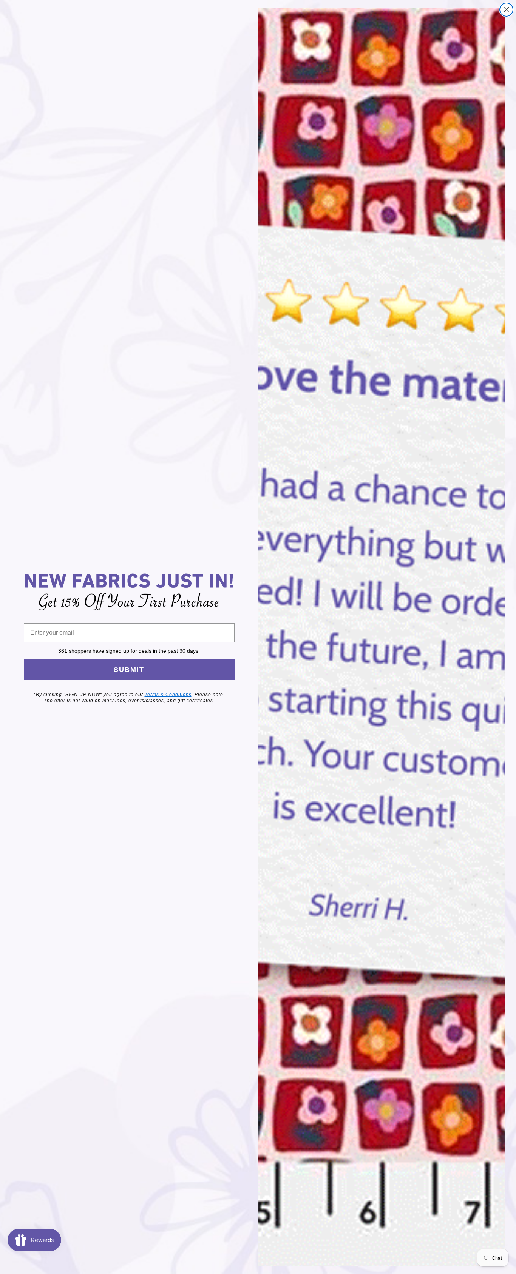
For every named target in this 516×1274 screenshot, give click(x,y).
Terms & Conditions (168, 694)
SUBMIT (129, 669)
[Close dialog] (506, 9)
